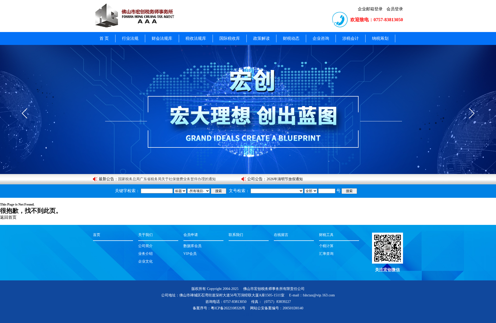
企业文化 (145, 261)
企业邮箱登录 (370, 9)
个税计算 (326, 246)
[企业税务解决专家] (248, 109)
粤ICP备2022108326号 (228, 308)
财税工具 (326, 235)
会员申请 (190, 235)
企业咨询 (321, 38)
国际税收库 (229, 38)
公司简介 (145, 246)
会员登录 (394, 9)
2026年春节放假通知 (283, 179)
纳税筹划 (380, 38)
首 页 (104, 38)
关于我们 (145, 235)
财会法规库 (162, 38)
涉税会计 (350, 38)
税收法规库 (195, 38)
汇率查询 (326, 254)
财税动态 (291, 38)
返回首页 (8, 217)
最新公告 (106, 179)
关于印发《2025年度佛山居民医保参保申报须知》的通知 (163, 179)
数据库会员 (192, 246)
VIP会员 (190, 254)
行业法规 (130, 38)
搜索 (218, 191)
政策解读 (261, 38)
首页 (96, 235)
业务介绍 (145, 254)
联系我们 (236, 235)
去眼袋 (248, 315)
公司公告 (255, 179)
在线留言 (281, 235)
